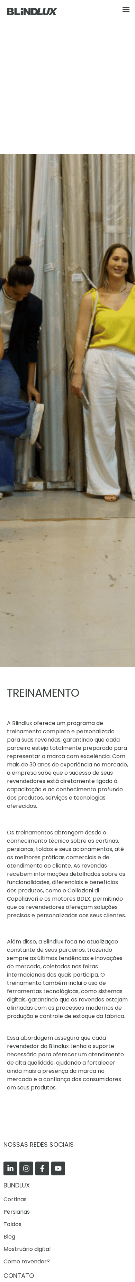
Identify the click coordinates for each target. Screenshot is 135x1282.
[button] (126, 9)
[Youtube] (58, 1168)
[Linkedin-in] (10, 1168)
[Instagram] (26, 1168)
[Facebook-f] (42, 1168)
